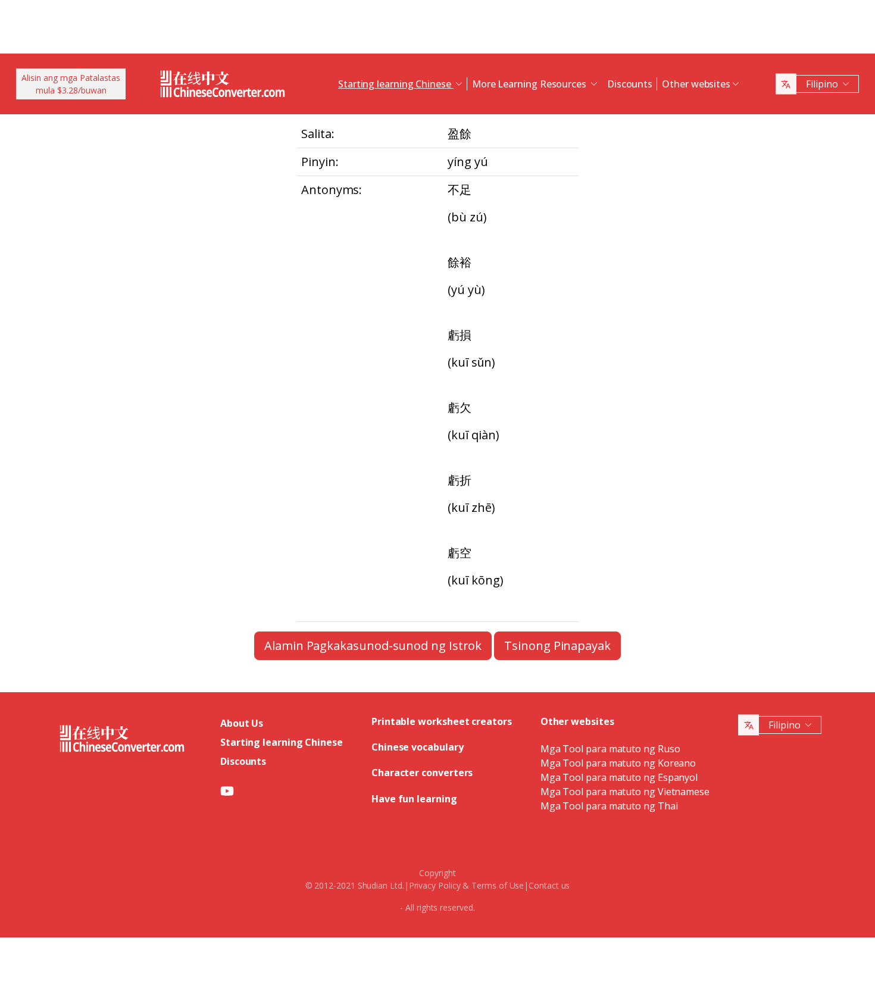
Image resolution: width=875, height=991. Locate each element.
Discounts (629, 83)
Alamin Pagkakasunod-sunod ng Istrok (373, 645)
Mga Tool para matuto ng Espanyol (619, 777)
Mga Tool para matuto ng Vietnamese (625, 791)
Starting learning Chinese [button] (396, 83)
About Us (241, 723)
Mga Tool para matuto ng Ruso (610, 748)
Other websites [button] (696, 83)
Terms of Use (497, 885)
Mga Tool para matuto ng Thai (609, 805)
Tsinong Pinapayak (557, 645)
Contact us (549, 885)
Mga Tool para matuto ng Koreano (618, 763)
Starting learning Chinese (281, 742)
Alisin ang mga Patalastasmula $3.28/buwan (70, 84)
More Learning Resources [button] (530, 83)
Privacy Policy (435, 885)
